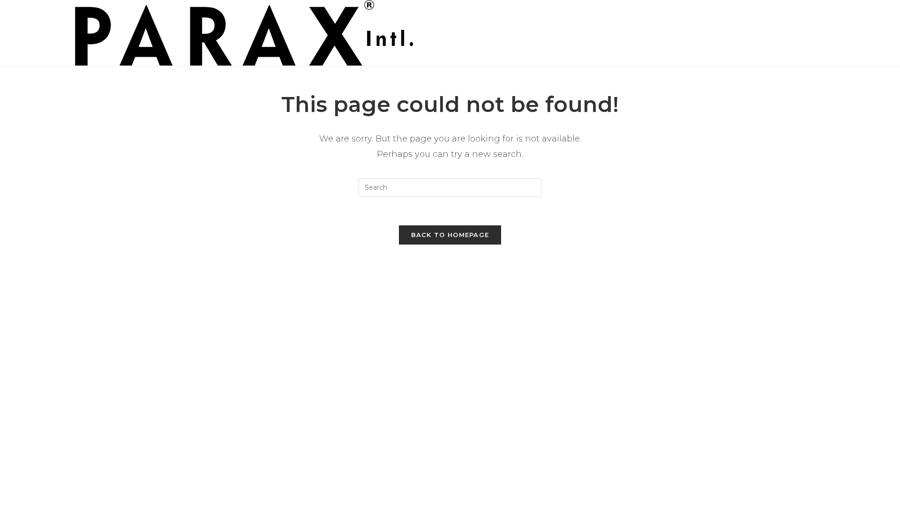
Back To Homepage (450, 234)
